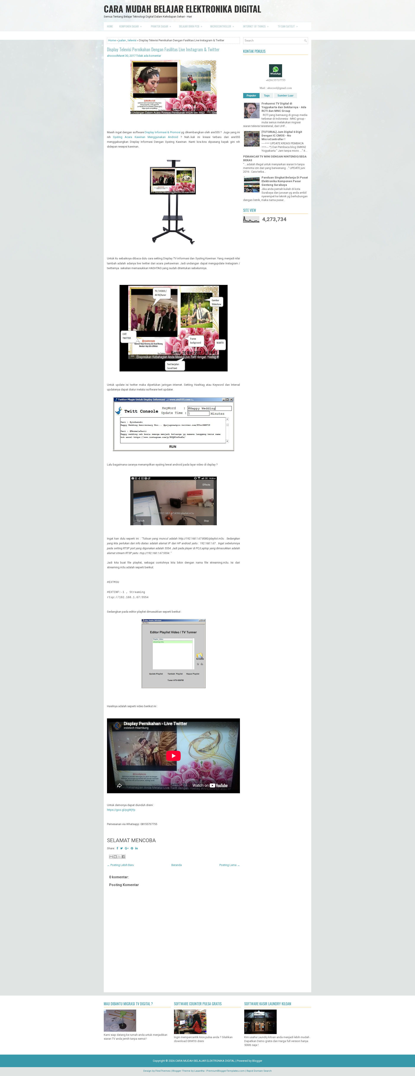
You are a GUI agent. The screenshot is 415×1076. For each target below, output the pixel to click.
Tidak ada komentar (148, 55)
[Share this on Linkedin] (136, 848)
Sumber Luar (286, 95)
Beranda (176, 865)
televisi (132, 40)
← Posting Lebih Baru (120, 865)
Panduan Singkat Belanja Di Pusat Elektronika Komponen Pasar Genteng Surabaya (285, 181)
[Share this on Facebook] (117, 848)
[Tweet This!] (121, 848)
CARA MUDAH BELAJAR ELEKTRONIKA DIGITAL (182, 8)
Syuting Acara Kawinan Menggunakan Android (145, 137)
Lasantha (199, 1071)
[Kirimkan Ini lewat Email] (111, 856)
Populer (251, 95)
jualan (122, 40)
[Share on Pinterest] (132, 848)
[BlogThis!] (115, 856)
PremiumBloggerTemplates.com (225, 1071)
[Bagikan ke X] (119, 856)
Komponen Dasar (130, 26)
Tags (267, 95)
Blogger (257, 1060)
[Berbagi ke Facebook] (123, 856)
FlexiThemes (162, 1071)
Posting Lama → (229, 865)
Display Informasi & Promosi (162, 132)
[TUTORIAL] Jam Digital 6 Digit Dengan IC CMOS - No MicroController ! (282, 135)
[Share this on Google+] (127, 848)
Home (110, 26)
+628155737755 (276, 80)
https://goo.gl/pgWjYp (121, 809)
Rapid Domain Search (259, 1071)
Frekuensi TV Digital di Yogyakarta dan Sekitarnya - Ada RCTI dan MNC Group (284, 107)
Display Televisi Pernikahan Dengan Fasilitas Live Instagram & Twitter (163, 49)
